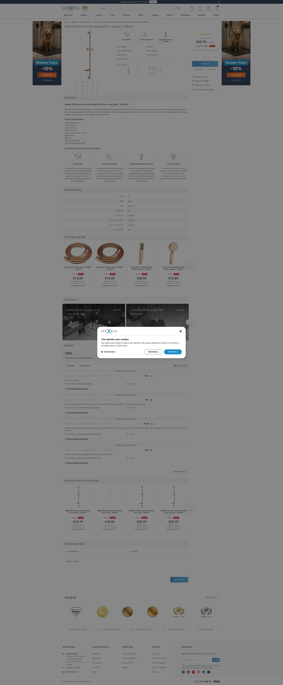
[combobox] (181, 331)
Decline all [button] (153, 352)
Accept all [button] (173, 352)
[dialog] (141, 342)
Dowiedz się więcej (135, 346)
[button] (108, 352)
